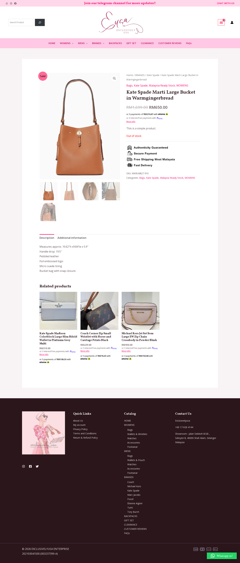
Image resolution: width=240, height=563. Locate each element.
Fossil (130, 499)
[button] (71, 43)
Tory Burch (133, 511)
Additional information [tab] (71, 238)
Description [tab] (47, 238)
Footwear (132, 446)
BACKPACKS (115, 43)
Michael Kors (134, 486)
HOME (51, 43)
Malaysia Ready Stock (162, 85)
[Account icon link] (232, 22)
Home (129, 75)
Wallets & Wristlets (137, 434)
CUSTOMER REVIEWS (169, 43)
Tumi (130, 507)
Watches (131, 438)
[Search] (40, 22)
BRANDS (96, 43)
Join (87, 3)
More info (130, 121)
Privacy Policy (80, 429)
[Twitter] (37, 466)
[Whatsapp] (7, 3)
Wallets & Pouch (136, 460)
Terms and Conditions (84, 433)
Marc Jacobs (133, 494)
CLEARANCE (147, 43)
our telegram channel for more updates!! (123, 3)
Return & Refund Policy (85, 437)
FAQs (189, 43)
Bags (129, 85)
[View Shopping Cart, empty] (221, 22)
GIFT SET (131, 43)
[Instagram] (11, 3)
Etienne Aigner (135, 503)
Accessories (133, 442)
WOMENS (65, 43)
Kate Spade (153, 75)
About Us (78, 420)
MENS (81, 43)
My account (79, 424)
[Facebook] (15, 3)
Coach (130, 482)
